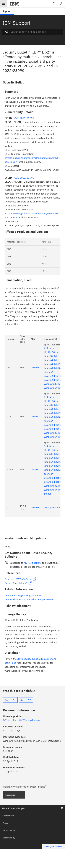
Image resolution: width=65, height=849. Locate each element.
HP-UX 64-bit (51, 352)
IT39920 (35, 469)
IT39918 (35, 507)
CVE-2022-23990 (24, 177)
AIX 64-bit (49, 348)
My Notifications (33, 562)
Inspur (47, 493)
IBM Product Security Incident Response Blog (29, 599)
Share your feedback (53, 846)
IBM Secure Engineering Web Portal (24, 595)
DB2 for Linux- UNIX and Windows (21, 720)
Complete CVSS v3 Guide (18, 579)
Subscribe (10, 794)
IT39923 (35, 367)
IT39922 (35, 416)
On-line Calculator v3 (16, 583)
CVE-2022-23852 (24, 118)
